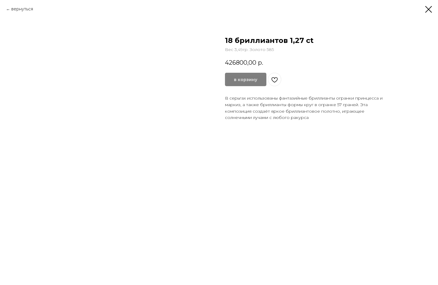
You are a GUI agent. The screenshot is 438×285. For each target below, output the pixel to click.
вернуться (22, 9)
